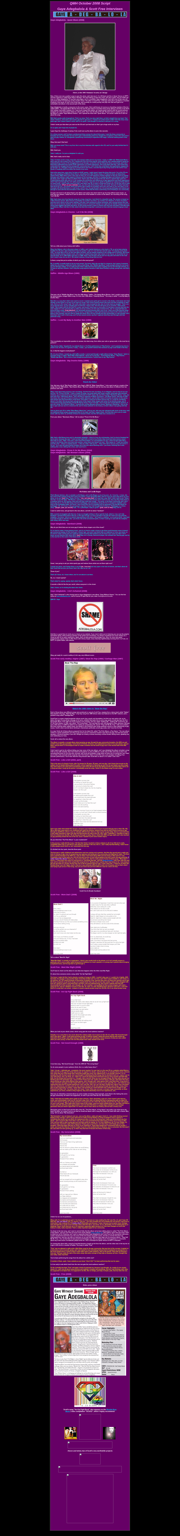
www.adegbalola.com (63, 596)
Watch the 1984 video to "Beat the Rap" (90, 709)
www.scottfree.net (96, 1232)
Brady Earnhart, (108, 860)
